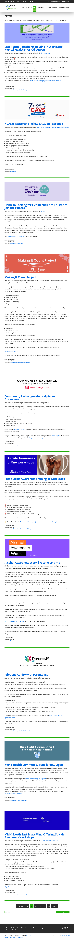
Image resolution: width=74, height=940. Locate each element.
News (34, 7)
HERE (9, 164)
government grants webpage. (13, 793)
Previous (20, 906)
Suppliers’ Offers (18, 429)
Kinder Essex (41, 7)
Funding (15, 800)
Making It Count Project (20, 277)
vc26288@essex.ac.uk (11, 351)
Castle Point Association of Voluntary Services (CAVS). (52, 127)
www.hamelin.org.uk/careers (16, 236)
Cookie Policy (19, 937)
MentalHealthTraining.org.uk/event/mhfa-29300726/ (46, 81)
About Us (28, 7)
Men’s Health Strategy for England (35, 779)
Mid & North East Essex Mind (49, 841)
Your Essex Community (51, 7)
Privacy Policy (29, 936)
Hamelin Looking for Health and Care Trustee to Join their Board (36, 206)
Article (11, 90)
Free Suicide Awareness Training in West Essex (35, 479)
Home (23, 7)
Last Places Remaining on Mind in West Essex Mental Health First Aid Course (34, 48)
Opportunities (20, 90)
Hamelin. (42, 211)
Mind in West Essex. (46, 53)
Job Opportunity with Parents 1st (26, 675)
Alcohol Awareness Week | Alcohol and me (32, 562)
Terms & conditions (10, 937)
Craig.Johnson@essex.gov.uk (38, 438)
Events (15, 528)
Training (25, 90)
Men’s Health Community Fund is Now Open (34, 765)
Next (54, 906)
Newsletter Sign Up (64, 7)
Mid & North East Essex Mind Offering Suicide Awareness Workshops (34, 835)
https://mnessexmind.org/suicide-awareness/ (19, 887)
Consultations (16, 362)
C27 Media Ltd (66, 936)
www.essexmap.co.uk (17, 621)
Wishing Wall (56, 436)
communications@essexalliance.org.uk (60, 1)
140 (48, 906)
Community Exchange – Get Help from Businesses (30, 397)
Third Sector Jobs (27, 731)
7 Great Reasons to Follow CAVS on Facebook (34, 124)
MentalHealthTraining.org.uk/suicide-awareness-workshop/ (38, 522)
